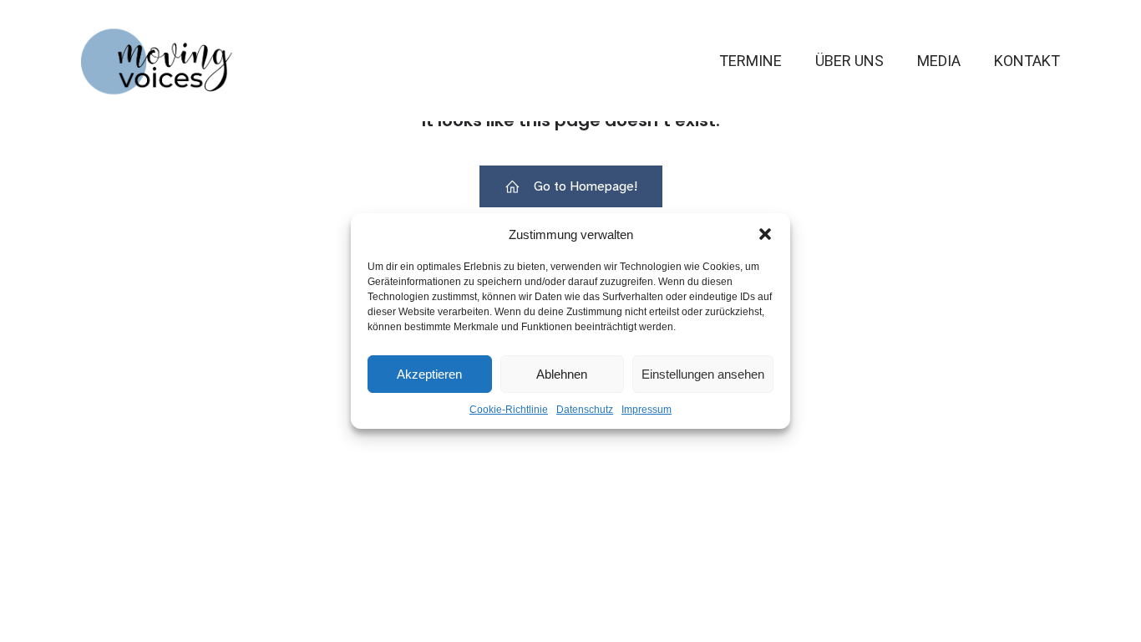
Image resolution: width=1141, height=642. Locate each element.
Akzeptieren (429, 374)
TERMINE (750, 60)
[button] (765, 234)
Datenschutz (584, 409)
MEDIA (939, 60)
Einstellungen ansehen (702, 374)
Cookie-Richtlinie (508, 409)
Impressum (646, 409)
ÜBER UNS (849, 60)
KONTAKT (1027, 60)
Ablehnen (561, 374)
